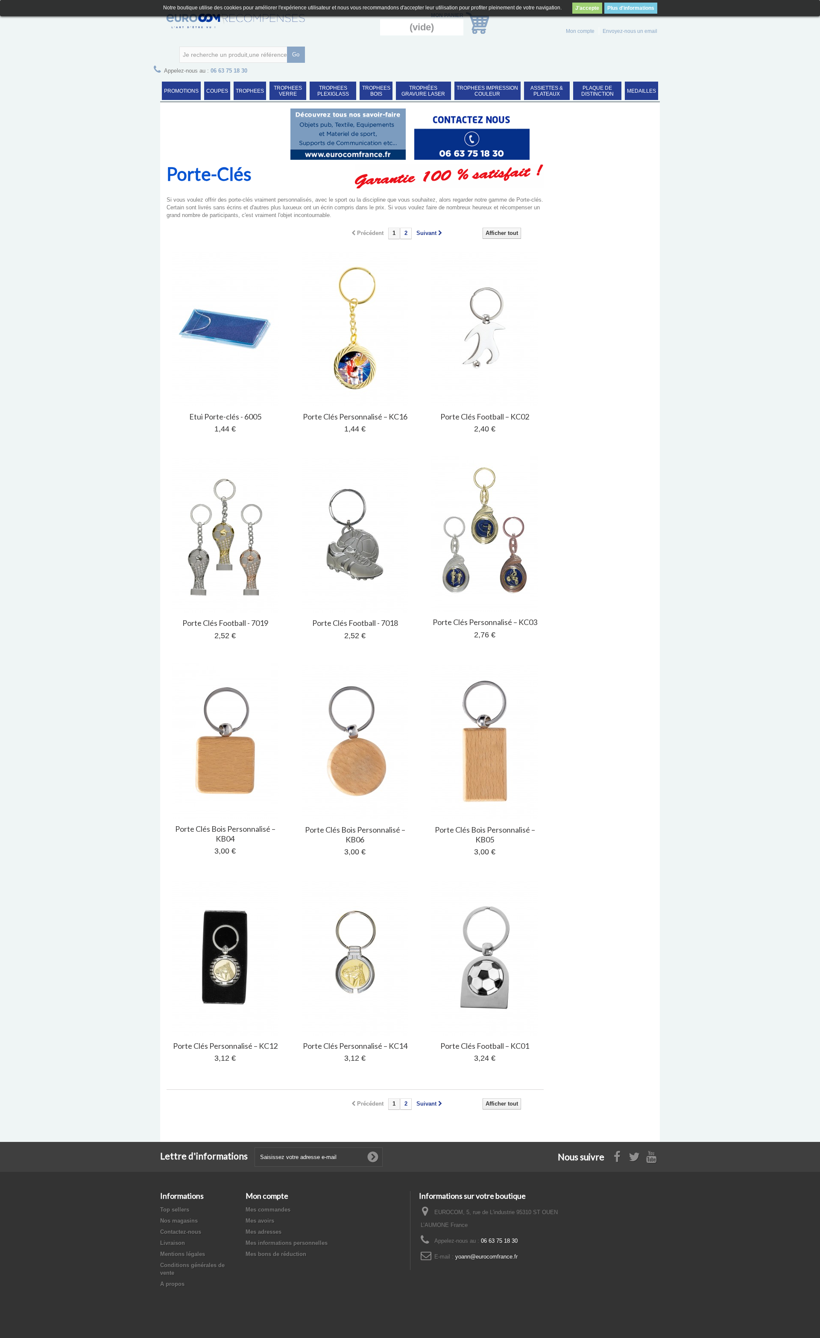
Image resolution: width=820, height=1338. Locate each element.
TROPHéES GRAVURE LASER (423, 91)
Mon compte (580, 31)
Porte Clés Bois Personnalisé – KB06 (355, 834)
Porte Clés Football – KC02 (484, 416)
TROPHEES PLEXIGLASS (333, 91)
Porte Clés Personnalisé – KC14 (355, 1045)
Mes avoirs (260, 1221)
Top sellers (174, 1209)
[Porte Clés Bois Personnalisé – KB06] (354, 741)
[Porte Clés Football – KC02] (484, 328)
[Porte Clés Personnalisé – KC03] (484, 534)
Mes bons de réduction (276, 1254)
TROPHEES (250, 91)
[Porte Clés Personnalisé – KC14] (354, 957)
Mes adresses (263, 1232)
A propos (172, 1284)
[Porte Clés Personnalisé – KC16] (354, 328)
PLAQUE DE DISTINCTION (597, 91)
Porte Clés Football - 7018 (355, 623)
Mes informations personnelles (287, 1243)
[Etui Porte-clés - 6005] (225, 328)
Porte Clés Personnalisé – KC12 (225, 1045)
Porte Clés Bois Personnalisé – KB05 (485, 834)
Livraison (172, 1243)
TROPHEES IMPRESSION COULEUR (487, 91)
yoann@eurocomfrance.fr (486, 1256)
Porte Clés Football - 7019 (225, 623)
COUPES (217, 91)
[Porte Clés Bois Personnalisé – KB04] (225, 741)
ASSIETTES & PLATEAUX (546, 91)
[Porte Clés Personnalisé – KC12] (225, 957)
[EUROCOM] (239, 20)
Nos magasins (179, 1221)
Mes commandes (268, 1209)
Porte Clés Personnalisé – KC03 (485, 622)
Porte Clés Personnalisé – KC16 (355, 416)
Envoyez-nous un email (630, 31)
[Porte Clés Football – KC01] (484, 957)
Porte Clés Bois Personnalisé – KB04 (225, 833)
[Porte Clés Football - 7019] (225, 534)
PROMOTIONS (181, 91)
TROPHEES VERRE (288, 91)
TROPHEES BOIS (376, 91)
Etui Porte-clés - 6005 (225, 416)
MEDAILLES (641, 91)
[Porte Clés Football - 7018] (354, 534)
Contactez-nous (180, 1232)
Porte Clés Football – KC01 (484, 1045)
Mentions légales (182, 1254)
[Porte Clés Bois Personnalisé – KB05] (484, 741)
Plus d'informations (630, 8)
